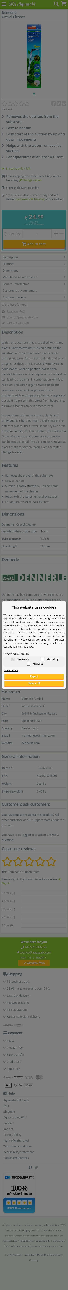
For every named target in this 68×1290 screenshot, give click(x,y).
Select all (34, 683)
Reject (34, 676)
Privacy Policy (11, 653)
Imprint (24, 653)
